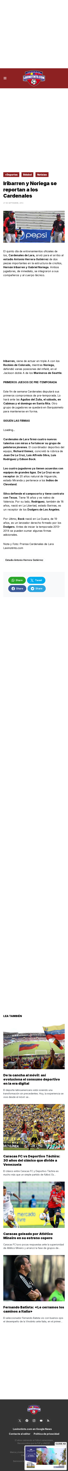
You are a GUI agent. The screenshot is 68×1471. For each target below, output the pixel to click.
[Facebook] (27, 1420)
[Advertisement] (34, 34)
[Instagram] (34, 1420)
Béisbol (27, 174)
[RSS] (48, 1420)
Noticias (42, 174)
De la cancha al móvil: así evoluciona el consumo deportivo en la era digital (31, 1079)
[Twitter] (19, 1420)
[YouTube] (41, 1420)
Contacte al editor (19, 1433)
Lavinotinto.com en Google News (32, 1429)
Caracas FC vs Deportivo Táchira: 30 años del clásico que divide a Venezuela (31, 1160)
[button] (5, 78)
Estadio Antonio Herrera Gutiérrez (24, 560)
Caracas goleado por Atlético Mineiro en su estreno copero (28, 1236)
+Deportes (11, 174)
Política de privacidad (46, 1433)
